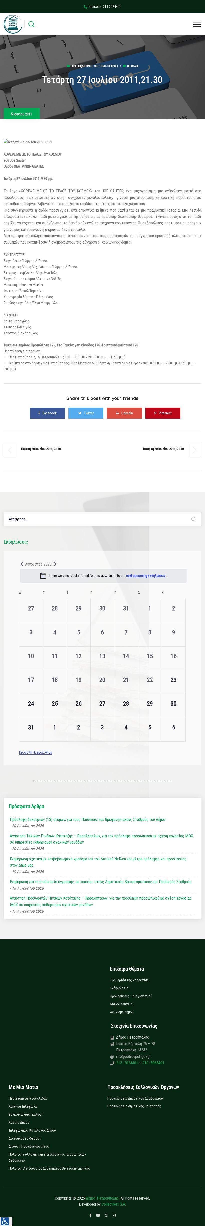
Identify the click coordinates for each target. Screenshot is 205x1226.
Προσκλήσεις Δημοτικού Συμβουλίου (135, 1098)
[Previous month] (22, 564)
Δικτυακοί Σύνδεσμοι (25, 1138)
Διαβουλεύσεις (121, 1004)
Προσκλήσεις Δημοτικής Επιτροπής (134, 1106)
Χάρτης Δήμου (19, 1122)
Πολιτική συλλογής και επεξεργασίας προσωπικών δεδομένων (47, 1157)
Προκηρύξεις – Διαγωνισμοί (131, 996)
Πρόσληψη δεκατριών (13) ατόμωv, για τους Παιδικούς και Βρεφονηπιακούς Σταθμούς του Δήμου (88, 819)
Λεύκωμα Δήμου (122, 1012)
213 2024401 (127, 1063)
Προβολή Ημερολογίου (35, 752)
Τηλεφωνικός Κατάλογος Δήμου (32, 1130)
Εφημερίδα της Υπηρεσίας (129, 980)
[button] (6, 1221)
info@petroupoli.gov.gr (133, 1056)
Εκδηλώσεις (119, 988)
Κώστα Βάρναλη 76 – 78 (135, 1043)
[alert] (103, 576)
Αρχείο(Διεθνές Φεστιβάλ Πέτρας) (95, 66)
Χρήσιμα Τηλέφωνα (23, 1106)
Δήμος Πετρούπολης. (103, 1198)
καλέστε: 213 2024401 (105, 7)
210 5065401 (153, 1063)
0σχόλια (132, 66)
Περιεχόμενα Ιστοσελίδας (28, 1098)
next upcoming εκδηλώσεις (146, 576)
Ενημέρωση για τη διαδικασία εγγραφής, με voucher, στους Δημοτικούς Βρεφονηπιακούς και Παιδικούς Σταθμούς (101, 881)
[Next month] (55, 564)
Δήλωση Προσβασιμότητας (29, 1146)
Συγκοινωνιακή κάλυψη (26, 1114)
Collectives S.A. (114, 1204)
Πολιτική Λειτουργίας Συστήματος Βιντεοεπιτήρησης (49, 1168)
